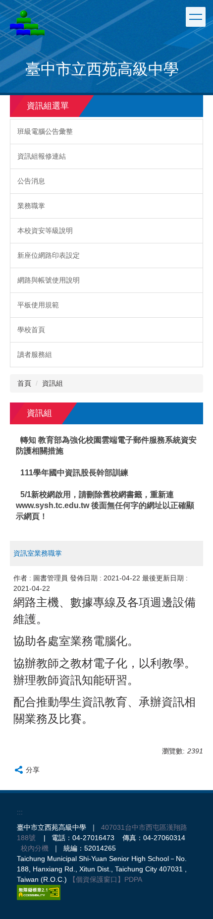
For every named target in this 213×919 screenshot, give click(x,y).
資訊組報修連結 (41, 156)
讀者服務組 (34, 354)
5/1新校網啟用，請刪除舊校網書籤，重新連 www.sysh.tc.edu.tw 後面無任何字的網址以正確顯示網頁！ (105, 505)
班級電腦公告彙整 (45, 131)
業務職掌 (31, 206)
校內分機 (35, 848)
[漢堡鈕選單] (196, 17)
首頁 (24, 383)
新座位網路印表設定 (48, 255)
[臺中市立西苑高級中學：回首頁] (27, 23)
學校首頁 (31, 330)
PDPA (133, 879)
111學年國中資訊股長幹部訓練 (74, 472)
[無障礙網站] (38, 892)
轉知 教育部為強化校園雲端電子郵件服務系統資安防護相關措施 (106, 445)
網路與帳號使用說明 (48, 280)
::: (20, 812)
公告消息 (31, 181)
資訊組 (52, 383)
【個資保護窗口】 (96, 879)
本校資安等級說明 (45, 230)
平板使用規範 (38, 305)
